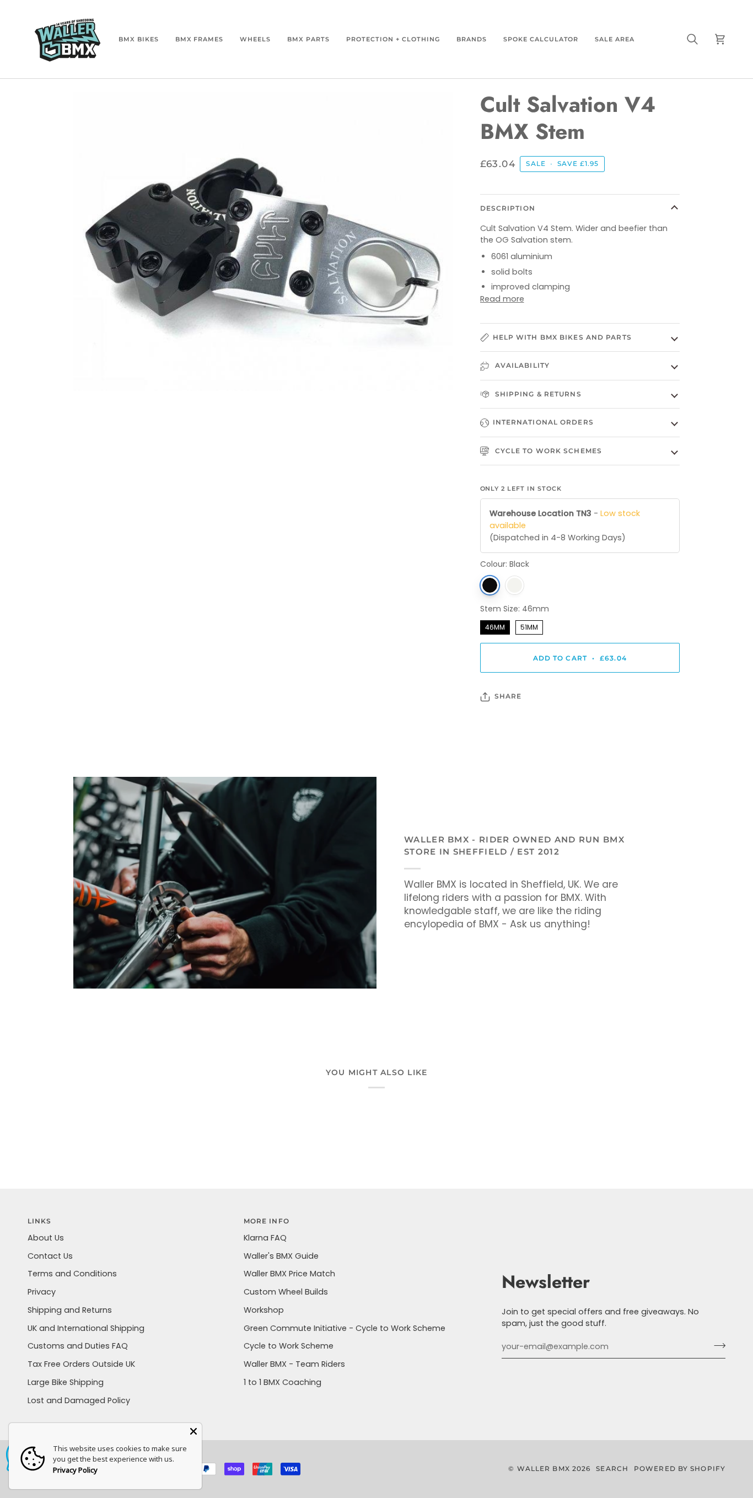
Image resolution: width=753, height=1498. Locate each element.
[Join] (716, 1345)
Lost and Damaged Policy (79, 1400)
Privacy (42, 1291)
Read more (502, 298)
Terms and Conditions (72, 1273)
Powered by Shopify (679, 1468)
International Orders (543, 422)
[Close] (193, 1431)
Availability (521, 365)
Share (508, 696)
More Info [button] (266, 1221)
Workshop (264, 1310)
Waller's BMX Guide (281, 1255)
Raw (514, 585)
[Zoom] (94, 370)
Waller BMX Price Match (289, 1273)
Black (489, 585)
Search (612, 1468)
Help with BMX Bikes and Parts (562, 337)
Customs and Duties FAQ (78, 1345)
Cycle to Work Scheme (289, 1345)
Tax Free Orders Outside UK (81, 1364)
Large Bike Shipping (66, 1382)
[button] (138, 39)
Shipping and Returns (70, 1310)
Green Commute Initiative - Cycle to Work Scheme (344, 1328)
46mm (494, 626)
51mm (529, 626)
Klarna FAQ (265, 1237)
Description (507, 208)
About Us (46, 1237)
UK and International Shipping (86, 1328)
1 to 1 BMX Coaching (282, 1382)
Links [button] (40, 1221)
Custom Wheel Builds (286, 1291)
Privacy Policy (75, 1470)
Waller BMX (543, 1468)
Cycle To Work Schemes (547, 451)
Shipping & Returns (537, 394)
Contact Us (50, 1255)
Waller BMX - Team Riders (294, 1364)
